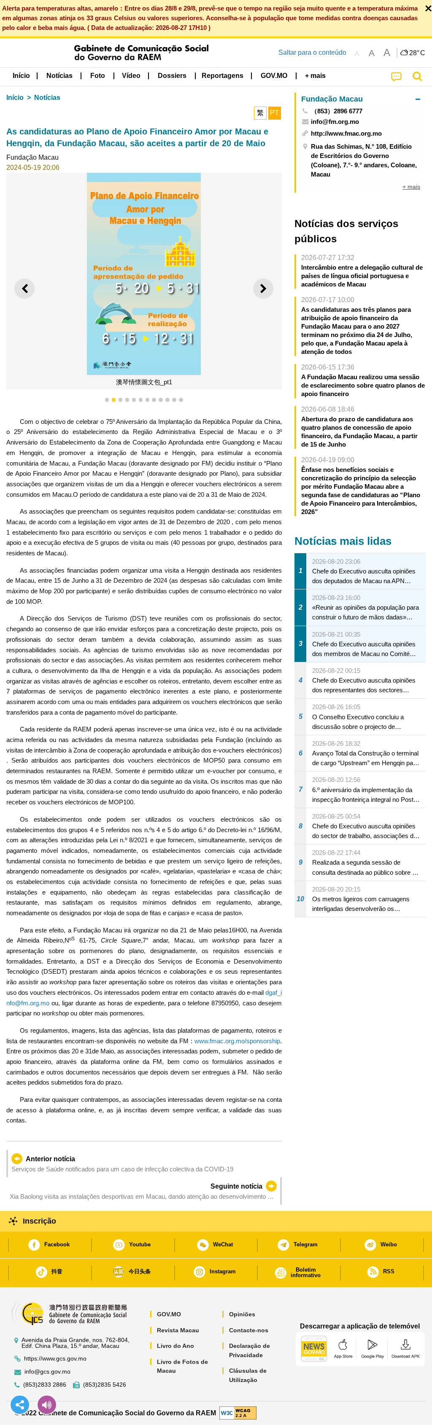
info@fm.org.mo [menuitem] (335, 121)
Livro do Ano (175, 1345)
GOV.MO (169, 1314)
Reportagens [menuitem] (222, 75)
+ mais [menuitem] (411, 186)
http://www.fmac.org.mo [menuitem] (346, 133)
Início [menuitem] (21, 75)
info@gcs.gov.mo (47, 1372)
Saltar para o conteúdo (312, 52)
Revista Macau (178, 1330)
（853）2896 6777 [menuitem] (336, 111)
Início (15, 97)
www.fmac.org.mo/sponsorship (237, 1041)
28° (417, 53)
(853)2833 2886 (44, 1385)
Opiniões (242, 1314)
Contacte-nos (248, 1330)
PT (274, 112)
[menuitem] (59, 76)
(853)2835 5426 (104, 1385)
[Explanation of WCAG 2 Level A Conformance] (237, 1412)
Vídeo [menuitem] (131, 75)
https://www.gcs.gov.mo (55, 1358)
